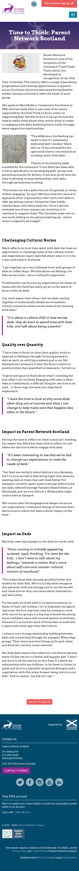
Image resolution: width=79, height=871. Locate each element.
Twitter (18, 812)
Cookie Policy (39, 851)
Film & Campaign (46, 857)
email (28, 812)
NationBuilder (69, 857)
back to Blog (39, 701)
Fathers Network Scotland (30, 825)
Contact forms (16, 770)
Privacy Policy (19, 851)
